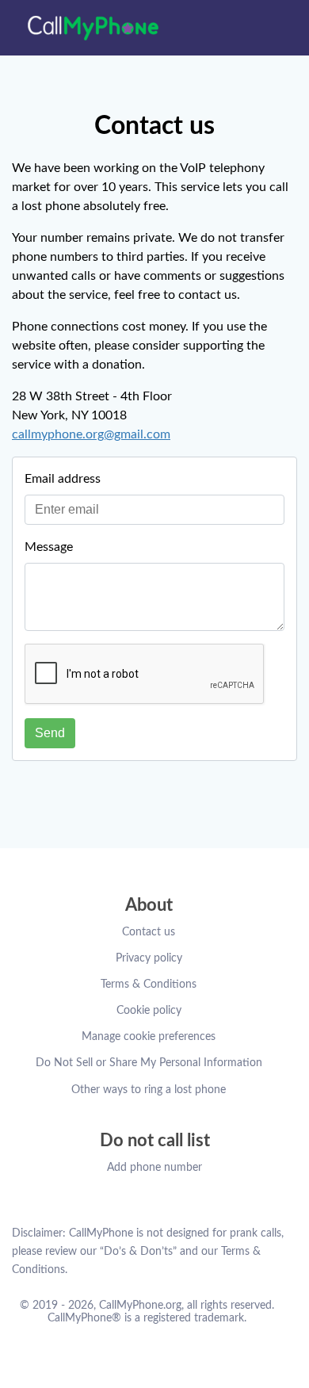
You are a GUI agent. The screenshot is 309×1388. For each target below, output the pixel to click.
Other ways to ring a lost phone (148, 1089)
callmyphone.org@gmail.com (91, 434)
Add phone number (154, 1167)
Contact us (148, 932)
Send (50, 733)
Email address (63, 478)
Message (49, 547)
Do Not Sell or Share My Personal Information (149, 1063)
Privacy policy (149, 958)
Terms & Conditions (148, 984)
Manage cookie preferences (149, 1036)
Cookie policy (148, 1010)
